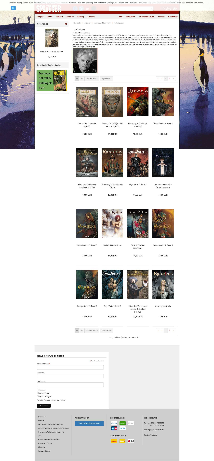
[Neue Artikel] (66, 24)
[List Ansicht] (81, 78)
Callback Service (44, 451)
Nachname (41, 381)
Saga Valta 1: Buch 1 (112, 306)
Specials (91, 17)
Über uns (41, 447)
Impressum (42, 417)
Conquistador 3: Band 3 (87, 245)
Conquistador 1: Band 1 (87, 306)
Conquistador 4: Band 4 (163, 123)
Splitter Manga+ (45, 397)
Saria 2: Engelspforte (112, 245)
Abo (120, 17)
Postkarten (173, 17)
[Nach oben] (207, 457)
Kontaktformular (150, 435)
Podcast (161, 17)
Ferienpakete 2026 (146, 17)
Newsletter (130, 17)
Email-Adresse (43, 364)
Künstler (70, 17)
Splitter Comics (44, 393)
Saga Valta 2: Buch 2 (137, 184)
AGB (39, 436)
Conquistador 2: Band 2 (163, 245)
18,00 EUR (51, 56)
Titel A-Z (59, 17)
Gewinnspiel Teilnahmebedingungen (51, 432)
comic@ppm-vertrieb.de (154, 430)
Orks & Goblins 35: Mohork (51, 51)
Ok (13, 8)
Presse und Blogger (45, 443)
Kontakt (41, 421)
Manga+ (40, 17)
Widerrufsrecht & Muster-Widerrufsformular (53, 428)
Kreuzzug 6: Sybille (163, 306)
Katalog (80, 17)
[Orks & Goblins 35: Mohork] (51, 38)
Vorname (40, 373)
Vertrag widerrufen (89, 424)
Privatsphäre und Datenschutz (49, 440)
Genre (49, 17)
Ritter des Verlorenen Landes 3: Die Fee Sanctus (137, 309)
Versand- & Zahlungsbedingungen (50, 424)
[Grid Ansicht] (77, 78)
